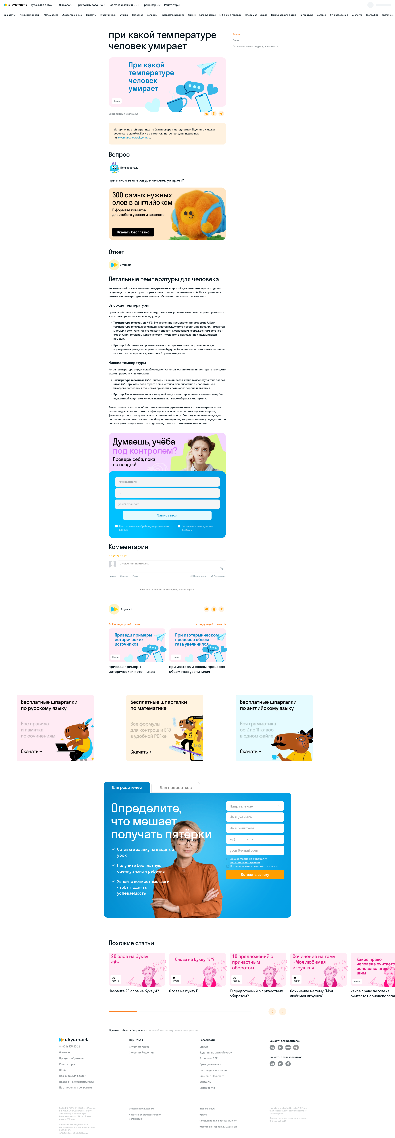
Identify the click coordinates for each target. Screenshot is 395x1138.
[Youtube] (280, 1047)
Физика (124, 14)
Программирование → (91, 5)
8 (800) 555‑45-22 (69, 1046)
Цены (62, 1070)
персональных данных (245, 862)
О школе (64, 1052)
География (372, 14)
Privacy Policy (286, 1110)
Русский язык (108, 14)
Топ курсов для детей (283, 14)
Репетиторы (67, 1064)
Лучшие (124, 576)
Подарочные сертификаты (76, 1081)
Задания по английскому (216, 1052)
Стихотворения (339, 14)
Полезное (137, 14)
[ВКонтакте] (272, 1047)
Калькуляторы (207, 14)
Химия (192, 14)
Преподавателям (211, 1064)
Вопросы (152, 14)
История (322, 14)
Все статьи (10, 14)
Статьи (204, 1046)
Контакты (206, 1082)
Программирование (172, 14)
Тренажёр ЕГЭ (151, 5)
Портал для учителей (213, 1070)
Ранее (135, 576)
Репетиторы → (173, 5)
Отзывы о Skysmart (212, 1076)
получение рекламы (264, 866)
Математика (51, 14)
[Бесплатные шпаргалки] (55, 727)
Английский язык (30, 14)
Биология (357, 14)
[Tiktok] (288, 1063)
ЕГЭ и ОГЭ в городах (230, 14)
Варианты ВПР (209, 1058)
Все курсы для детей (72, 1076)
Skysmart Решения (141, 1052)
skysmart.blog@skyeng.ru (133, 137)
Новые (112, 576)
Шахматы (90, 14)
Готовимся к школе (256, 14)
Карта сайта (207, 1087)
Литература (306, 14)
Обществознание (72, 14)
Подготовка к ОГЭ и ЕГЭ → (124, 5)
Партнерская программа (75, 1087)
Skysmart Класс (139, 1046)
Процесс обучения (71, 1058)
